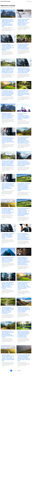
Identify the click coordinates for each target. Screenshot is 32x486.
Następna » (19, 370)
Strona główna (29, 1)
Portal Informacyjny (5, 1)
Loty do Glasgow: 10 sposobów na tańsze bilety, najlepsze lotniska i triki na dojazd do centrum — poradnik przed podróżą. (8, 236)
